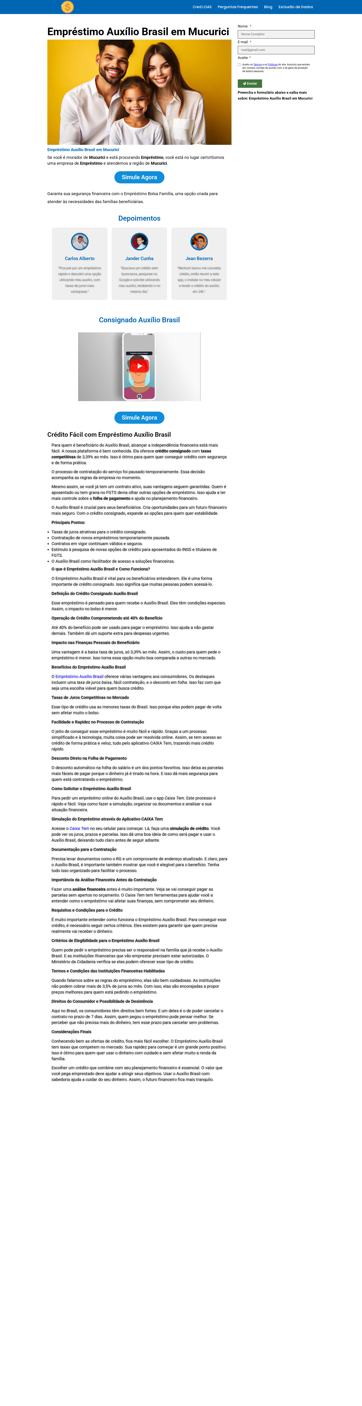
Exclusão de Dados (296, 6)
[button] (139, 366)
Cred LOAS (202, 6)
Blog (268, 6)
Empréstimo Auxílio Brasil (79, 676)
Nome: (243, 26)
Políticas (273, 64)
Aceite (243, 58)
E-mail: (243, 42)
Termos (257, 64)
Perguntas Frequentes (238, 6)
